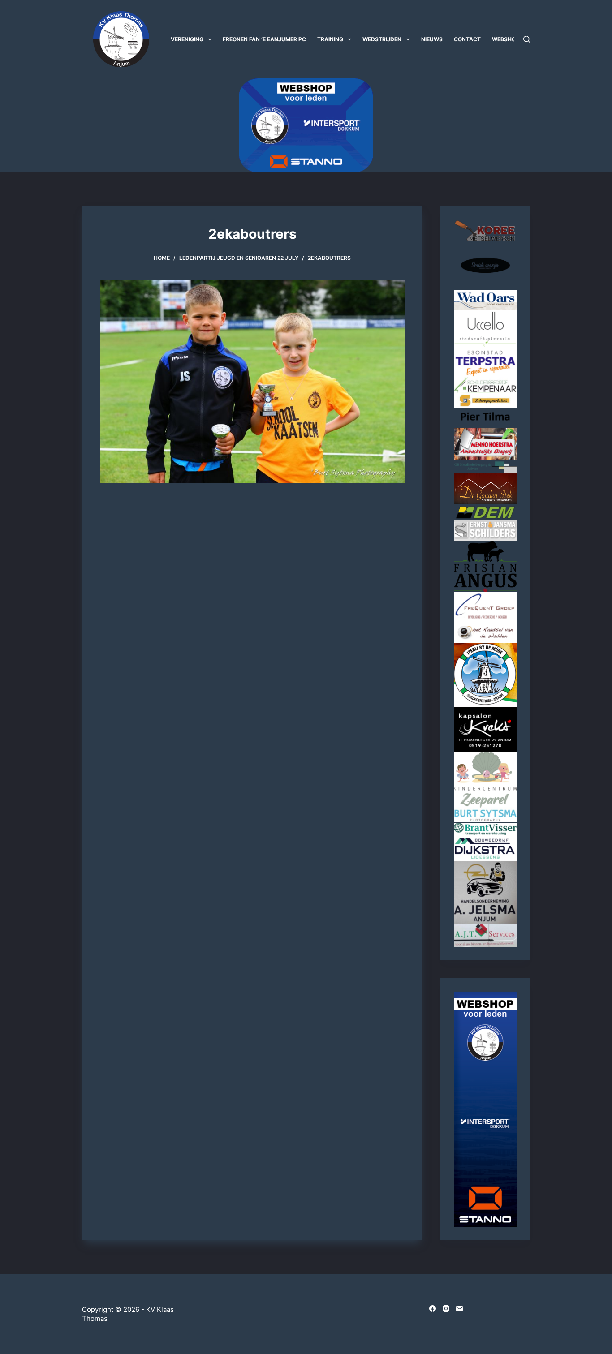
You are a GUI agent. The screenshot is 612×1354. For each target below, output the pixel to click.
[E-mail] (459, 1308)
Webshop (505, 39)
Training (330, 39)
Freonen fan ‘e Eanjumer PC (264, 39)
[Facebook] (432, 1308)
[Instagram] (446, 1308)
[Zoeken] (526, 39)
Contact (467, 39)
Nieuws (432, 39)
